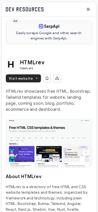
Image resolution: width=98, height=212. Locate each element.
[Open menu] (88, 9)
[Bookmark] (47, 78)
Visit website (21, 78)
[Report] (57, 78)
